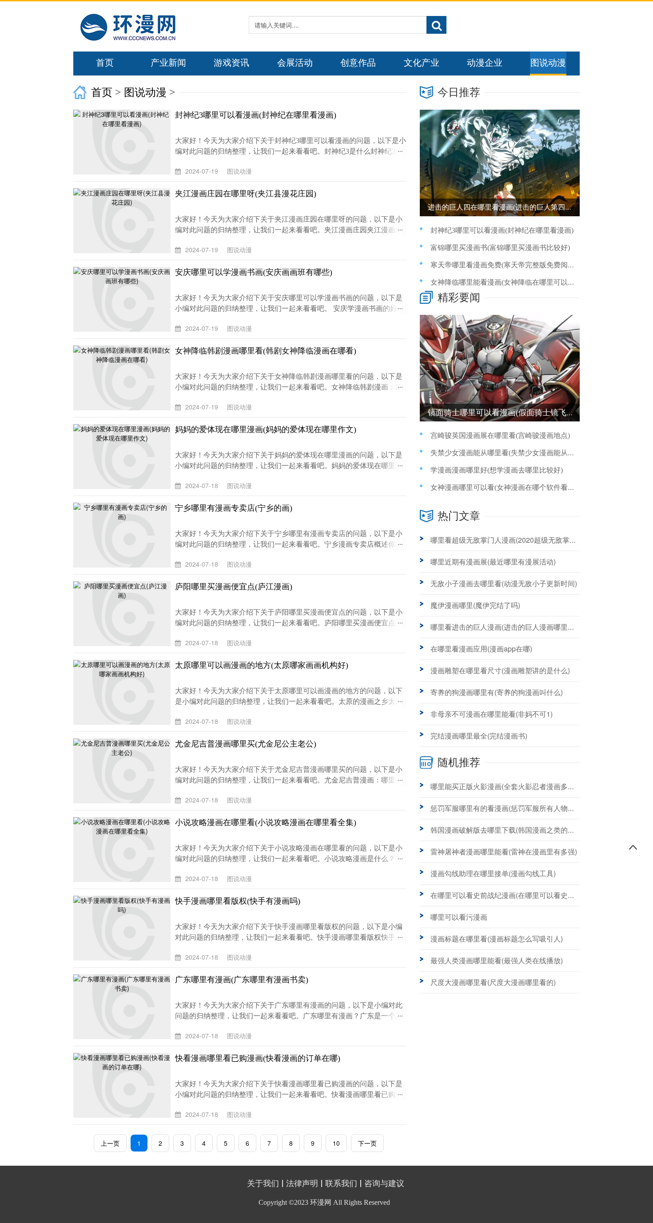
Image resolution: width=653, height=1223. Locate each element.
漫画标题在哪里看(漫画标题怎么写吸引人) (496, 938)
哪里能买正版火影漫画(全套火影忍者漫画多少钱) (507, 786)
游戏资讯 (231, 63)
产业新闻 (168, 63)
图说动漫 (548, 63)
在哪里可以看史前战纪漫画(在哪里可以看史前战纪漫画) (517, 895)
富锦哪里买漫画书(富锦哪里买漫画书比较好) (500, 247)
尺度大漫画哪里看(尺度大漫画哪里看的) (493, 982)
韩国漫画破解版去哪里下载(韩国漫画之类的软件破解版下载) (525, 830)
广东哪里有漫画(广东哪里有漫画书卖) (241, 979)
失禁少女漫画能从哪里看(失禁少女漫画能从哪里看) (510, 453)
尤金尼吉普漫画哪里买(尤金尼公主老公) (245, 743)
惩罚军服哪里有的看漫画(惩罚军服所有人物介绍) (507, 808)
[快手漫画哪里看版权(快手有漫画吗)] (124, 928)
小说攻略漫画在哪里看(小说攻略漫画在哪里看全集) (265, 822)
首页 (105, 63)
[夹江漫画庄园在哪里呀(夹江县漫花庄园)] (124, 220)
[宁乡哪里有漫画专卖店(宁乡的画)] (124, 535)
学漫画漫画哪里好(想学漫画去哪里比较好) (496, 470)
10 (336, 1143)
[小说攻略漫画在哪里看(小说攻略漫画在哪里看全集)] (124, 849)
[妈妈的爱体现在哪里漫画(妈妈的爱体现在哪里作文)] (124, 456)
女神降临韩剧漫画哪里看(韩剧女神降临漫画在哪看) (265, 350)
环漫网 (320, 1202)
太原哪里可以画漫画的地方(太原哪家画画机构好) (261, 665)
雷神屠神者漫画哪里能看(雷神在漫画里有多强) (503, 851)
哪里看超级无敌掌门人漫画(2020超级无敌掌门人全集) (515, 540)
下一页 (367, 1143)
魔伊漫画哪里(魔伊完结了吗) (475, 605)
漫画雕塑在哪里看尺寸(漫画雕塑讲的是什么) (500, 670)
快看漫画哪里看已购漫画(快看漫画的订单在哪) (257, 1058)
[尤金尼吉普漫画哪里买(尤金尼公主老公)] (124, 771)
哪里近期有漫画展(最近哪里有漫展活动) (493, 561)
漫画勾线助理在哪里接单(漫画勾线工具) (493, 873)
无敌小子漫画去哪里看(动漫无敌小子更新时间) (503, 583)
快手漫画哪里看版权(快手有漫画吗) (237, 901)
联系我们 (341, 1183)
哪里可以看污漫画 (458, 917)
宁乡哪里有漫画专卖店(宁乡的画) (233, 508)
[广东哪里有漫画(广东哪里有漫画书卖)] (124, 1006)
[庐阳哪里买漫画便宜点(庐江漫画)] (124, 613)
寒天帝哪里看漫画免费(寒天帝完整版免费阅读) (503, 265)
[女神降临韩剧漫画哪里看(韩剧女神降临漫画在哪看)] (124, 377)
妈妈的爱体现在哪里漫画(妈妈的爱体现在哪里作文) (265, 429)
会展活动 (295, 63)
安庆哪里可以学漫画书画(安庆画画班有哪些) (253, 272)
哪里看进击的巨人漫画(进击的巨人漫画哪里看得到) (510, 627)
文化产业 (421, 63)
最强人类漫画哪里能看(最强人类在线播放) (496, 960)
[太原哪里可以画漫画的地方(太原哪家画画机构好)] (124, 692)
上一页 (110, 1143)
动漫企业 (484, 63)
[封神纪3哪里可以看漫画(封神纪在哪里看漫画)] (124, 142)
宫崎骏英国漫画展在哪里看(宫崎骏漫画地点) (500, 435)
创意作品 (358, 63)
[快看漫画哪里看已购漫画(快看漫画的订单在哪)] (124, 1085)
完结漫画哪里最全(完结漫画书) (478, 736)
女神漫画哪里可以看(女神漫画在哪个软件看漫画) (507, 487)
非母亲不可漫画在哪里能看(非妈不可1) (491, 714)
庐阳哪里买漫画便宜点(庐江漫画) (233, 586)
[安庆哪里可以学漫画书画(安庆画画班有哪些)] (124, 299)
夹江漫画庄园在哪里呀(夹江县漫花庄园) (245, 193)
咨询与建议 (384, 1183)
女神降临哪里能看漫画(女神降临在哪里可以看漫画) (510, 282)
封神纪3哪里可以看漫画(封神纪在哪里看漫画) (255, 115)
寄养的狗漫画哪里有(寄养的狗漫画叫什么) (496, 692)
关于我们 (263, 1183)
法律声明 (302, 1183)
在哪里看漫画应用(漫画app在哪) (481, 648)
